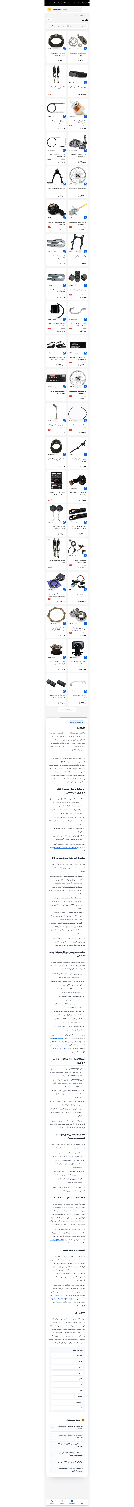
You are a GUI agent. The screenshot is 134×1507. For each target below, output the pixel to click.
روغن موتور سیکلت (57, 1038)
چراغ (53, 1299)
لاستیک (60, 1299)
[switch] (76, 26)
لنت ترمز (73, 1299)
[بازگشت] (86, 9)
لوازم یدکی (80, 15)
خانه (86, 15)
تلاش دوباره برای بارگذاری (67, 710)
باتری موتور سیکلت (65, 1045)
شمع (66, 1299)
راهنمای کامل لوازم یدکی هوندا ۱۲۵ (65, 848)
